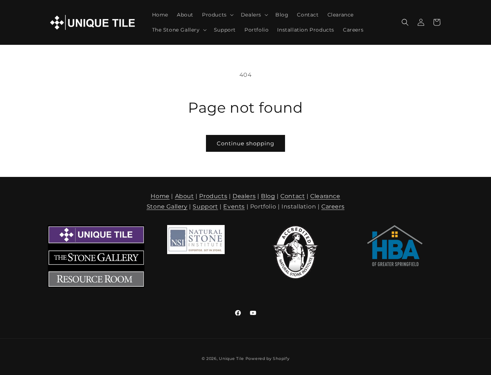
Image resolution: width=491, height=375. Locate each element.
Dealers (244, 196)
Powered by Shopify (268, 358)
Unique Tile (231, 358)
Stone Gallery (167, 206)
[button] (217, 14)
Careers (332, 206)
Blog (268, 196)
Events (234, 206)
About (184, 196)
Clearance (325, 196)
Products (213, 196)
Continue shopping (245, 143)
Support (205, 206)
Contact (292, 196)
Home (160, 196)
